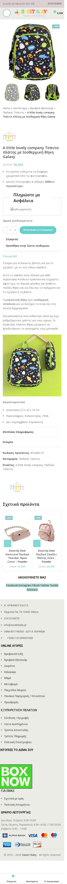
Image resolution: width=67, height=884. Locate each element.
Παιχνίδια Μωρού (15, 690)
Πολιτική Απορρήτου (17, 804)
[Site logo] (31, 13)
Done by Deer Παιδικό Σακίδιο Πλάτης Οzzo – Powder (46, 556)
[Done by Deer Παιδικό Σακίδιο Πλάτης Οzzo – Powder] (46, 531)
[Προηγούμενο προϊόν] (5, 125)
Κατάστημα (20, 108)
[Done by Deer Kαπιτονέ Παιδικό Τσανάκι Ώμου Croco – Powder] (17, 531)
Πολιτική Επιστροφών (18, 742)
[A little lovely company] (17, 487)
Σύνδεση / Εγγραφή (16, 718)
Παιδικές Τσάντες (13, 112)
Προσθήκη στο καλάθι (38, 230)
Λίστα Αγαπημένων (16, 724)
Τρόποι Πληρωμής (15, 736)
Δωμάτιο (9, 666)
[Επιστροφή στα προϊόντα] (9, 125)
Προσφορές (11, 702)
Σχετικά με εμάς (14, 798)
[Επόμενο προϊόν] (14, 125)
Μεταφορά (10, 684)
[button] (7, 543)
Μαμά (7, 678)
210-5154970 (54, 3)
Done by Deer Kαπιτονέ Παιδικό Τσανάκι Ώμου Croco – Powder (17, 556)
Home (6, 108)
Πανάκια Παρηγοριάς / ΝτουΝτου (24, 696)
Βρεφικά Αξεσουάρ (41, 108)
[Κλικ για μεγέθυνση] (10, 74)
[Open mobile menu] (6, 13)
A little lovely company (29, 465)
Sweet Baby (29, 855)
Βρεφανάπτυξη (13, 654)
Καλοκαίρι (10, 672)
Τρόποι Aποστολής (16, 730)
